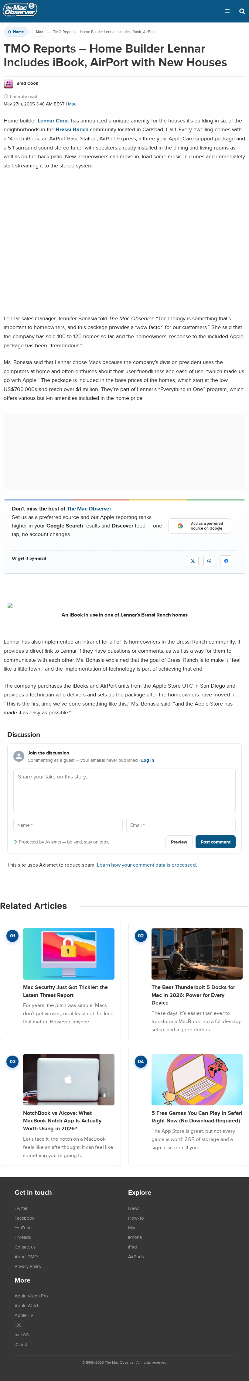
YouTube (23, 1227)
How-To (136, 1217)
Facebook (25, 1217)
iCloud (21, 1344)
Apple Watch (27, 1305)
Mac (39, 32)
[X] (193, 561)
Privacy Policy (28, 1266)
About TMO (26, 1256)
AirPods (136, 1256)
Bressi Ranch (72, 129)
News (133, 1208)
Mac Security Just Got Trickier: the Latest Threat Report (65, 991)
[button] (227, 11)
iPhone (135, 1237)
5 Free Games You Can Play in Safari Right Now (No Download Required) (197, 1117)
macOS (22, 1334)
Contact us (25, 1246)
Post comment (215, 841)
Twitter (21, 1208)
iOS (18, 1324)
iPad (132, 1246)
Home (18, 32)
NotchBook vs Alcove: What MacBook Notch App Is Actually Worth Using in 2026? (62, 1120)
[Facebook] (226, 560)
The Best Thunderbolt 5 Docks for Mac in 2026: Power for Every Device (193, 995)
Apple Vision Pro (31, 1295)
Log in (147, 760)
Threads (23, 1237)
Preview (179, 841)
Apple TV (24, 1315)
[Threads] (209, 561)
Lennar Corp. (53, 120)
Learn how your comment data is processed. (147, 864)
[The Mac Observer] (20, 11)
